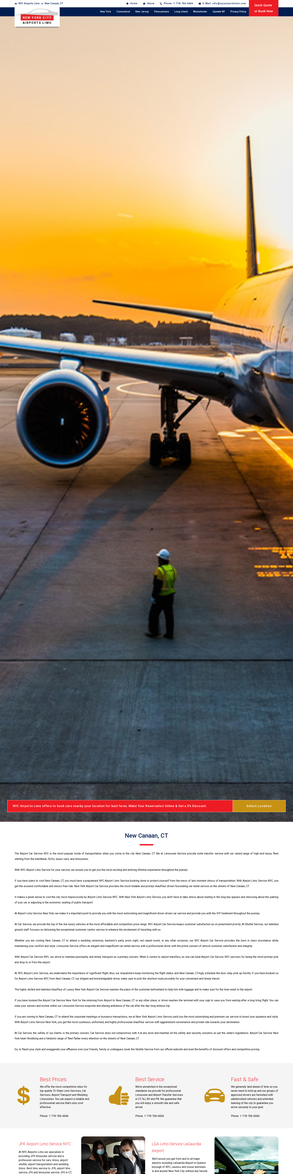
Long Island (181, 11)
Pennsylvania (161, 11)
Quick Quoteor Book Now (263, 8)
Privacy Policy (238, 11)
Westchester (200, 11)
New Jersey (142, 11)
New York (105, 11)
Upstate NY (219, 11)
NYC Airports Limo (29, 3)
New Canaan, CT (54, 3)
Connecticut (123, 11)
